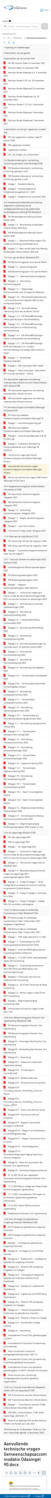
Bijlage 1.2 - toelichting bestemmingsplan (17, 282)
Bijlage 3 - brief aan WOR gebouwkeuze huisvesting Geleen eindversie (24, 951)
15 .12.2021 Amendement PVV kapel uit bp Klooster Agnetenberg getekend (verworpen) (24, 1197)
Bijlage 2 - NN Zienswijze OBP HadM (25, 365)
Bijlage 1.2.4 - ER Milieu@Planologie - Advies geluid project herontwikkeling (24, 318)
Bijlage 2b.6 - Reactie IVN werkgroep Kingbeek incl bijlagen (23, 1268)
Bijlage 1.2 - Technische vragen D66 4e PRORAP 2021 (24, 864)
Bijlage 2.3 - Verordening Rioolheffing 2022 (23, 629)
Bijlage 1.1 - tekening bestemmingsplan (27, 276)
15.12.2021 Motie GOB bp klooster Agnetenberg (22, 1207)
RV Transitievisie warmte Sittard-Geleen (27, 1395)
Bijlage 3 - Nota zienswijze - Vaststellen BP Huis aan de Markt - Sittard (25, 372)
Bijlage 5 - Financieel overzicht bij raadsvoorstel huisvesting (22, 978)
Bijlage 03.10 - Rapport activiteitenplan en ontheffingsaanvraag (24, 1132)
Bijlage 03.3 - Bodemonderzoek (22, 1077)
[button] (44, 26)
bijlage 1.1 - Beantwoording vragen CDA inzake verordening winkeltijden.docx (25, 242)
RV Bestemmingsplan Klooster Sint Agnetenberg (23, 1027)
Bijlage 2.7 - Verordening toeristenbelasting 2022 (17, 661)
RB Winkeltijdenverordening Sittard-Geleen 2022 (23, 234)
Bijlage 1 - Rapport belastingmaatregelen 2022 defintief (21, 586)
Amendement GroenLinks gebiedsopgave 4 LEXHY (25, 1337)
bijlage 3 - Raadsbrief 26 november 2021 (27, 196)
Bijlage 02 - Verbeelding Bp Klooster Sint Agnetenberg (25, 1051)
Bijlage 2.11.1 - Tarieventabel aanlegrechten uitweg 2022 (20, 733)
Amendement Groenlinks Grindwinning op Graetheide (24, 1345)
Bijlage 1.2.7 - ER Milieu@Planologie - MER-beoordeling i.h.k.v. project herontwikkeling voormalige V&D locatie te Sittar (24, 348)
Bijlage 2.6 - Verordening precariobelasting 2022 (17, 653)
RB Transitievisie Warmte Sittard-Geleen (27, 1399)
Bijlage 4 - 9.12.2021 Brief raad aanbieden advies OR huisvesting (25, 959)
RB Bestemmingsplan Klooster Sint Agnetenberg (23, 1035)
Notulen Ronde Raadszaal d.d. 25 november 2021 (21, 98)
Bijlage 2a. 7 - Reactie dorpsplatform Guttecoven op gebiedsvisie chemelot (23, 1311)
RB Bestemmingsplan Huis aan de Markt (27, 271)
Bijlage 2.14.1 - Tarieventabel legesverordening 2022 (20, 769)
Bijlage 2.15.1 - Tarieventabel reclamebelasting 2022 (20, 785)
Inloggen (38, 1496)
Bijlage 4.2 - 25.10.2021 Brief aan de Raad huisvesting (25, 986)
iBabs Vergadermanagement (16, 1496)
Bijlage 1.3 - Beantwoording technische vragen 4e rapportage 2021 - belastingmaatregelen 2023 (24, 873)
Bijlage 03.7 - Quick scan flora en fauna (26, 1109)
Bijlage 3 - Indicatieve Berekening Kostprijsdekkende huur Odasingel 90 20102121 (22, 447)
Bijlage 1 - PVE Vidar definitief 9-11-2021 (27, 936)
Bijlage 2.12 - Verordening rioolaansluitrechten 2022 (18, 741)
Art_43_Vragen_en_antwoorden (23, 154)
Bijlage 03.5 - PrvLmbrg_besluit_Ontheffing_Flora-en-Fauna (23, 1090)
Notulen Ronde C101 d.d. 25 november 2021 (24, 82)
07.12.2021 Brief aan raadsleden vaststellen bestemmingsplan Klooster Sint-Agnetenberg (25, 1178)
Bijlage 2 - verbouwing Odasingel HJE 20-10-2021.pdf (25, 437)
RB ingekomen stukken (19, 145)
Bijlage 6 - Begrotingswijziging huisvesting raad (20, 1002)
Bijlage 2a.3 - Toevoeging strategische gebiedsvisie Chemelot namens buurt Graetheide (24, 1278)
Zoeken (5, 21)
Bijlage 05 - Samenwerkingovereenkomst (27, 1170)
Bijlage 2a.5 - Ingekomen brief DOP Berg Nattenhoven (25, 1295)
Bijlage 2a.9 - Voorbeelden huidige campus (22, 1324)
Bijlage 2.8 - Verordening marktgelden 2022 (24, 669)
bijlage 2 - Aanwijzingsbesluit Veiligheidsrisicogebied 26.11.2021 (20, 190)
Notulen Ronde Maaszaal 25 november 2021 (24, 90)
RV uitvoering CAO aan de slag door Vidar (27, 540)
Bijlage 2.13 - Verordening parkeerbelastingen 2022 (18, 749)
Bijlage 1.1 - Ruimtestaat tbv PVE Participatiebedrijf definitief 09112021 (22, 943)
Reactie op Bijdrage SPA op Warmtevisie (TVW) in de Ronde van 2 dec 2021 (25, 1422)
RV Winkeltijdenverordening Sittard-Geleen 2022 (23, 218)
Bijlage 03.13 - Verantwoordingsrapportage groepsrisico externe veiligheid (23, 1154)
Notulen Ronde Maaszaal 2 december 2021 (24, 114)
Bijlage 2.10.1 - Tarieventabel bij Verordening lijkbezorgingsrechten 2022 (22, 717)
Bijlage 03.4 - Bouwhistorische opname (26, 1082)
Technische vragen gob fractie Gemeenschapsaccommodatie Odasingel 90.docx (23, 458)
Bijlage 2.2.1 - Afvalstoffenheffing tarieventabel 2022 (21, 621)
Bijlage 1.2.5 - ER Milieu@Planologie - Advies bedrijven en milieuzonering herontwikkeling (24, 327)
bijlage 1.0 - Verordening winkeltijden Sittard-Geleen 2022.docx (23, 226)
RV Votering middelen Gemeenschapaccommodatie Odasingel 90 (23, 417)
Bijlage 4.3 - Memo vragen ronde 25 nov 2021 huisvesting (24, 994)
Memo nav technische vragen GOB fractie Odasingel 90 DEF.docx (25, 479)
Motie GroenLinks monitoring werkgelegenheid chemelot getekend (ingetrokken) (21, 1378)
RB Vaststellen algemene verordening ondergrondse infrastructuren (24, 400)
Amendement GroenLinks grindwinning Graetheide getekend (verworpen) (24, 1361)
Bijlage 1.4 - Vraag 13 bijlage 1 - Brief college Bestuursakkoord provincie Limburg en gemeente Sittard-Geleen (24, 885)
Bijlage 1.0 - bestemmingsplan (22, 266)
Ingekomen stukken (17, 149)
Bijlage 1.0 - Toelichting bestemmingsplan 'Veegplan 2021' (20, 512)
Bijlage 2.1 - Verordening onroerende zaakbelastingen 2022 (23, 605)
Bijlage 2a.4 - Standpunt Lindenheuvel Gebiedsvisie (24, 1287)
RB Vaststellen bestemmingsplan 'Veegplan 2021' (22, 504)
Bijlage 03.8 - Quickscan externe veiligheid (21, 1116)
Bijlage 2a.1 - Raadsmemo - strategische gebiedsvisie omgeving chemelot (25, 1260)
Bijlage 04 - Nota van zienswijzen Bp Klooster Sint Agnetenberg (23, 1164)
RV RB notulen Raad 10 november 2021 (26, 63)
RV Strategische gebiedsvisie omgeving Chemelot (24, 1228)
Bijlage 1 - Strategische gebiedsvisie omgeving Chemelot (23, 1244)
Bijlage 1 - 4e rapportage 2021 (22, 846)
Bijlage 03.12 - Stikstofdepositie (23, 1146)
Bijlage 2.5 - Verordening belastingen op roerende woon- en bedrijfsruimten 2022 (25, 645)
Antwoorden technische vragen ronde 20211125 (24, 1010)
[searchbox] (21, 26)
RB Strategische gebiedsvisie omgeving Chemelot (24, 1236)
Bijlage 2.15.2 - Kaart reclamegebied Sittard (23, 793)
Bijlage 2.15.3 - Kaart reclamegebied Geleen (23, 801)
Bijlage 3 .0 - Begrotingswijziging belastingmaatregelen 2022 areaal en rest (23, 825)
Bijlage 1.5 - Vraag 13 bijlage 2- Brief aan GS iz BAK (25, 895)
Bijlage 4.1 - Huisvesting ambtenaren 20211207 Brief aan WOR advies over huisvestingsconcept (23, 968)
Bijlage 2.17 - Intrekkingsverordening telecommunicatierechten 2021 (23, 817)
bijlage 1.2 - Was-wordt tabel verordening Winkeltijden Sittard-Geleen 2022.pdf (25, 250)
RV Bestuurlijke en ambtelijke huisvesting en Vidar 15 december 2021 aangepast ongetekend (22, 921)
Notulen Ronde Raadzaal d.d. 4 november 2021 (25, 74)
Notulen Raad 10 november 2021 (23, 67)
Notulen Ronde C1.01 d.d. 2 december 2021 (24, 106)
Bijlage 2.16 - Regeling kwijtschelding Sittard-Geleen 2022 (24, 809)
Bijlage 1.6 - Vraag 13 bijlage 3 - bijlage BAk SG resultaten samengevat (24, 902)
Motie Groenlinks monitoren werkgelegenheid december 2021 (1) (20, 1353)
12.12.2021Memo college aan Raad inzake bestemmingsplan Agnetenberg (25, 1188)
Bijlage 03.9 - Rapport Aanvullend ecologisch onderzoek (22, 1124)
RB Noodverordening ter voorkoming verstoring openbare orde (23, 178)
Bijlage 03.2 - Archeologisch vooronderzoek (19, 1071)
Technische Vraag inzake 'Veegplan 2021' (27, 530)
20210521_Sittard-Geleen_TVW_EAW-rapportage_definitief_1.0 (24, 1414)
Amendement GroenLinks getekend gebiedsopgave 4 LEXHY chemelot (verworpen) (25, 1369)
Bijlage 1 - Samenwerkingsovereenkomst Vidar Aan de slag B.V (25, 552)
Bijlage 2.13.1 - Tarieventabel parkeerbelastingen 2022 (20, 757)
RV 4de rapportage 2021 (19, 837)
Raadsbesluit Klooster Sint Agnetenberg (27, 1213)
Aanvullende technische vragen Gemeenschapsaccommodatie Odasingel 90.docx (23, 469)
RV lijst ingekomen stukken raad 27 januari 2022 (23, 139)
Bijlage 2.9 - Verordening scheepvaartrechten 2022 (17, 693)
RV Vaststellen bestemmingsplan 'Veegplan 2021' (22, 496)
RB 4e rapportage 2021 (19, 841)
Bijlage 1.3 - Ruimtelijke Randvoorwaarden (17, 359)
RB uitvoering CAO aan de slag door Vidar (27, 545)
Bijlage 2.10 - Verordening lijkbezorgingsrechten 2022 (18, 709)
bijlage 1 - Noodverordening (21, 183)
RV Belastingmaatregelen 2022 (23, 575)
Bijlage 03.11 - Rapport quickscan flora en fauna (24, 1140)
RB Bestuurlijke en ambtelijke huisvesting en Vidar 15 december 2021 (22, 930)
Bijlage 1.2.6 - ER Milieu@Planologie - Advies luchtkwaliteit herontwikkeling (24, 337)
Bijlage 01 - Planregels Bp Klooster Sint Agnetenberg (25, 1043)
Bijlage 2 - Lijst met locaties (21, 526)
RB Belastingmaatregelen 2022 (23, 579)
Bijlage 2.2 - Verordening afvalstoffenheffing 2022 (17, 613)
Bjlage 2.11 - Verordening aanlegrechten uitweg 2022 (25, 725)
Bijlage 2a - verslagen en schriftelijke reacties (23, 1252)
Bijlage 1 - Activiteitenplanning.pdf (24, 423)
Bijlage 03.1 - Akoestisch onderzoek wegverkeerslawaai (23, 1063)
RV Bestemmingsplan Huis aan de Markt (27, 262)
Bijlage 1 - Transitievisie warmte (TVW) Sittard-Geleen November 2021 (24, 1406)
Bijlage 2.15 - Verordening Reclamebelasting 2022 (18, 777)
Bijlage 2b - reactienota (19, 1330)
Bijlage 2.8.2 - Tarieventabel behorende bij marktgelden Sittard (24, 685)
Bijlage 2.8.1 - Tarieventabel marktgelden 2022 (25, 677)
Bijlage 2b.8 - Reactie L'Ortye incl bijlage (27, 1317)
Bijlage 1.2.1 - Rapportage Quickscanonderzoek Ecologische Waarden (24, 290)
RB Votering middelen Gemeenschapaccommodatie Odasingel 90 (23, 429)
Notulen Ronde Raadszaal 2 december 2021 (24, 122)
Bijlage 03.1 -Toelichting (19, 1057)
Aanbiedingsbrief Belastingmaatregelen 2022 (25, 569)
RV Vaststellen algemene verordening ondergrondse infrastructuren (24, 392)
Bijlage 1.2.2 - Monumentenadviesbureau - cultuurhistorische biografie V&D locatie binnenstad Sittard (25, 300)
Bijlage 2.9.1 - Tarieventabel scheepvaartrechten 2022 (19, 701)
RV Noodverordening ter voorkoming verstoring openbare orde (23, 170)
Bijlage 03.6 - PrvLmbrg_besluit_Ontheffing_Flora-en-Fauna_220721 (23, 1101)
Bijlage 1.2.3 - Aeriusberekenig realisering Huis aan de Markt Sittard (21, 310)
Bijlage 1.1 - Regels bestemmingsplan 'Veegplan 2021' (24, 520)
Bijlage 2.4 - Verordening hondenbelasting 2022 (17, 637)
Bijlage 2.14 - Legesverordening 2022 (25, 763)
